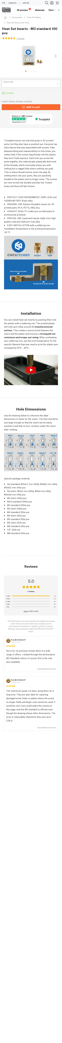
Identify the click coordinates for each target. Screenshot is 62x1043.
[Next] (55, 56)
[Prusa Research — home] (6, 10)
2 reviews (21, 38)
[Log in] (51, 2)
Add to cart (33, 107)
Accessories (17, 17)
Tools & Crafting (34, 17)
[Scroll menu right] (59, 10)
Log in (26, 611)
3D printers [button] (23, 9)
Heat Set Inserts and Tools (18, 22)
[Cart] (57, 2)
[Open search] (46, 2)
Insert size (8, 81)
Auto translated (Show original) (46, 668)
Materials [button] (40, 10)
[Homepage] (5, 17)
